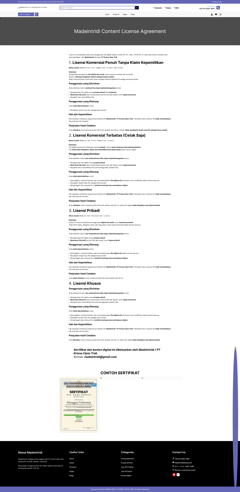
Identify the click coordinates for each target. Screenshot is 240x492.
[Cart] (220, 14)
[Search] (137, 7)
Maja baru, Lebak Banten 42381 (185, 470)
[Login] (211, 14)
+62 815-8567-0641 (207, 9)
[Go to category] (36, 14)
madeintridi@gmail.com (183, 463)
